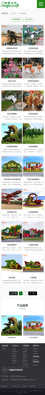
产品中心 (13, 13)
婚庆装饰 (24, 360)
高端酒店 (24, 356)
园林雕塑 (23, 13)
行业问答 (35, 353)
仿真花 (14, 353)
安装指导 (36, 357)
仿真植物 (14, 351)
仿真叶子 (14, 362)
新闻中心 (36, 346)
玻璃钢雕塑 (16, 19)
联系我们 (36, 362)
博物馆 (24, 353)
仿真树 (14, 349)
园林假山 (14, 356)
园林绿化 (14, 358)
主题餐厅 (24, 351)
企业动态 (35, 349)
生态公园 (24, 349)
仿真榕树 (32, 386)
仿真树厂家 (15, 386)
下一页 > (33, 293)
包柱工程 (24, 362)
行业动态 (35, 351)
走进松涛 (5, 346)
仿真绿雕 (28, 19)
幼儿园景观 (25, 365)
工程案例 (25, 346)
